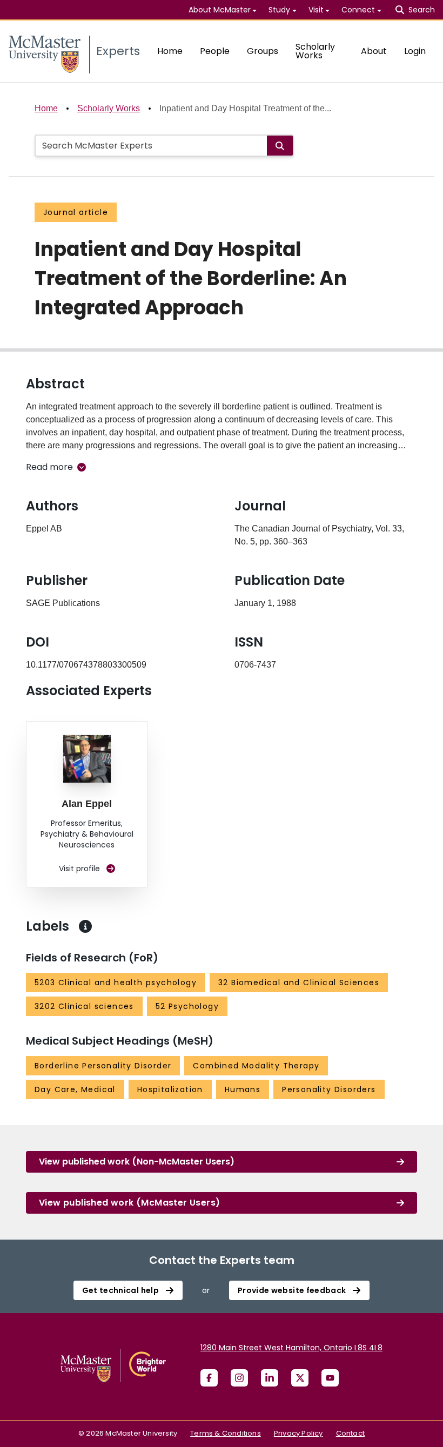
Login (415, 51)
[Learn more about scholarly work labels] (85, 926)
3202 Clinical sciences (84, 1006)
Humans (242, 1089)
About (374, 51)
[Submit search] (280, 146)
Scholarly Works (315, 51)
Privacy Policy (298, 1433)
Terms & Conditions (225, 1433)
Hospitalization (170, 1089)
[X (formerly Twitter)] (299, 1378)
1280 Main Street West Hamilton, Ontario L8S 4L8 (291, 1347)
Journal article (75, 212)
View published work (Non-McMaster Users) (136, 1161)
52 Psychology (187, 1006)
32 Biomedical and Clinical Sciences (298, 982)
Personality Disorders (328, 1089)
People (215, 51)
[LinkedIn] (269, 1378)
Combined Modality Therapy (256, 1065)
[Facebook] (209, 1378)
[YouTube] (330, 1378)
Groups (262, 51)
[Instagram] (239, 1378)
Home (170, 51)
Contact (350, 1433)
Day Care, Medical (75, 1089)
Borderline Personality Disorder (103, 1065)
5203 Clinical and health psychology (116, 982)
